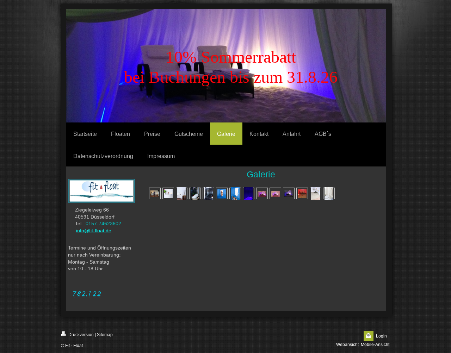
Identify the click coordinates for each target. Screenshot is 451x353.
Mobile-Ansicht (375, 344)
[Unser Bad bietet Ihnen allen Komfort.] (329, 193)
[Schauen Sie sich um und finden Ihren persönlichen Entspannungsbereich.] (315, 193)
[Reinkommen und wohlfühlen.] (154, 193)
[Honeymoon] (302, 193)
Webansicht (347, 344)
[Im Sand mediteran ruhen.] (262, 193)
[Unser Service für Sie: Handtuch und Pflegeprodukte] (195, 193)
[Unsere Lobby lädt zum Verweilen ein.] (181, 193)
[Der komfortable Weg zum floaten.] (221, 193)
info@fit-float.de (93, 230)
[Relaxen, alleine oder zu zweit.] (275, 193)
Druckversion (80, 334)
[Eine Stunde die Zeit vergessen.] (248, 193)
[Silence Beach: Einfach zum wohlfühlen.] (288, 193)
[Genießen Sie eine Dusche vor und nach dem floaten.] (208, 193)
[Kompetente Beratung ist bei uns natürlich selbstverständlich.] (168, 193)
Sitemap (105, 334)
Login (381, 336)
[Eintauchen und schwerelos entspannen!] (235, 193)
